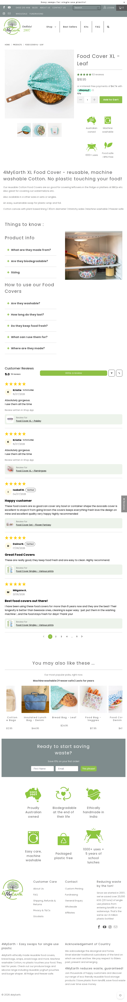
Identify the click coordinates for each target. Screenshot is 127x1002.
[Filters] (111, 373)
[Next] (71, 84)
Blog (35, 7)
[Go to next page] (82, 636)
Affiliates (70, 912)
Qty (79, 93)
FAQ (35, 894)
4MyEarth (15, 994)
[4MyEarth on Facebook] (3, 7)
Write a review (73, 373)
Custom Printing (74, 888)
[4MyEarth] (17, 26)
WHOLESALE (21, 13)
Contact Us (59, 7)
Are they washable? (25, 303)
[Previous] (7, 84)
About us (45, 7)
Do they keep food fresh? (29, 326)
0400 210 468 (23, 7)
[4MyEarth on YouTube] (9, 7)
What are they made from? (31, 250)
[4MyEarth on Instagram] (3, 13)
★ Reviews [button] (124, 504)
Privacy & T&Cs (41, 910)
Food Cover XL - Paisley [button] (28, 420)
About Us (38, 888)
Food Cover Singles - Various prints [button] (35, 571)
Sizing (15, 272)
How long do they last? (27, 314)
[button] (84, 74)
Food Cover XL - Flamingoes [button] (31, 470)
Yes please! (88, 768)
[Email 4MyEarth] (9, 13)
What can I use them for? (29, 337)
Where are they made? (28, 348)
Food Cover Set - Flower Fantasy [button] (33, 524)
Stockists (38, 916)
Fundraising (36, 13)
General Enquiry (74, 900)
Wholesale (71, 906)
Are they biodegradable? (29, 261)
